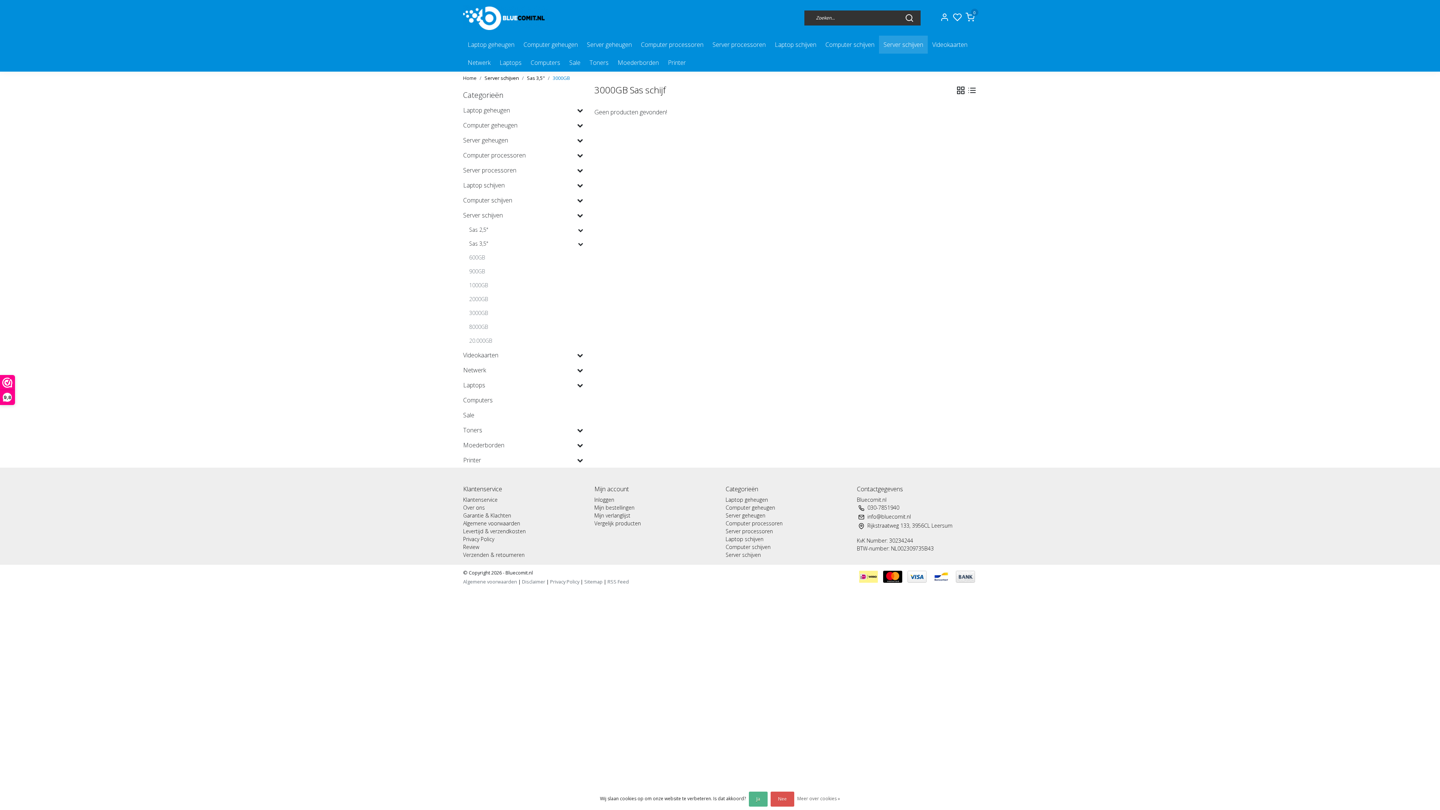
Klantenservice (480, 499)
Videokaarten (950, 44)
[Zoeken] (909, 17)
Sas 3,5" (536, 78)
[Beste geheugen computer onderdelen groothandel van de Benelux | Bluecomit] (505, 18)
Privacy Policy (478, 539)
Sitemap (593, 581)
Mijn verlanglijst (612, 515)
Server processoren (739, 44)
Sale (574, 62)
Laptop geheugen (491, 44)
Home (470, 78)
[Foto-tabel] (961, 90)
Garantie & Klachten (487, 515)
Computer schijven (849, 44)
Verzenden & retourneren (494, 554)
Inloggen (604, 499)
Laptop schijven (795, 44)
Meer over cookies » (818, 798)
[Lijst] (972, 90)
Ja (758, 799)
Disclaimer (533, 581)
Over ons (474, 507)
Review (471, 546)
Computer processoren (672, 44)
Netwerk (479, 62)
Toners (599, 62)
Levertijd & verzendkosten (494, 531)
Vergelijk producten (617, 523)
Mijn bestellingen (614, 507)
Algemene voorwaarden (491, 523)
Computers (545, 62)
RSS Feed (618, 581)
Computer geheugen (551, 44)
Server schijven (903, 44)
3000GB (561, 78)
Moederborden (638, 62)
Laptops (511, 62)
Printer (677, 62)
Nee (782, 799)
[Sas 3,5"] (580, 244)
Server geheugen (609, 44)
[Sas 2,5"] (580, 230)
